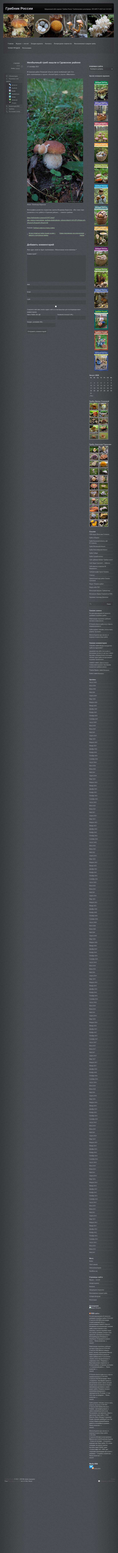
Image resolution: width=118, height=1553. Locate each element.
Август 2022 (93, 842)
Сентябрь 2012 (93, 1239)
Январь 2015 (93, 1145)
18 (94, 388)
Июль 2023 (92, 805)
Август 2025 (93, 722)
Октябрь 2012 (93, 1235)
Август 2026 (93, 682)
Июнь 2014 (92, 1169)
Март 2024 (92, 779)
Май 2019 (92, 972)
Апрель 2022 (93, 855)
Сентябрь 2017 (93, 1039)
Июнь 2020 (92, 929)
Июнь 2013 (92, 1209)
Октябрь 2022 (93, 835)
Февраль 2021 (93, 902)
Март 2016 (92, 1099)
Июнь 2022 (92, 849)
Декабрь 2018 (93, 989)
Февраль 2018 (93, 1022)
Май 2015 (92, 1132)
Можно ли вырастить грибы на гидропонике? (100, 646)
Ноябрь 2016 (93, 1072)
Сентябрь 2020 (93, 919)
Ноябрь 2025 (93, 712)
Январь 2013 (93, 1225)
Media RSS (97, 1468)
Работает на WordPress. (107, 1481)
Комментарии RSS (14, 106)
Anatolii (17, 68)
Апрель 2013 (93, 1215)
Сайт (28, 299)
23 (111, 388)
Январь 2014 (93, 1185)
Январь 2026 (93, 705)
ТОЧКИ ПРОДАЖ (14, 48)
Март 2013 (92, 1219)
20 (101, 388)
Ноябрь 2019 (93, 952)
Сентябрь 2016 (93, 1079)
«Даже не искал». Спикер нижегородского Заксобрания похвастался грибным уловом (100, 665)
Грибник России (19, 8)
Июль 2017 (92, 1045)
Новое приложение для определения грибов (71, 234)
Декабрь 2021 (93, 869)
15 (108, 385)
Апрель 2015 (93, 1135)
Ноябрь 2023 (93, 792)
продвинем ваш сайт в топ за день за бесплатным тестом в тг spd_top (99, 652)
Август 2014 (93, 1162)
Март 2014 (92, 1179)
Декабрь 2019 (93, 949)
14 (104, 385)
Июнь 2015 (92, 1129)
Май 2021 (92, 892)
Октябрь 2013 (93, 1195)
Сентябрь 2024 (93, 759)
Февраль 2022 (93, 862)
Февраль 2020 (93, 942)
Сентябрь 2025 (93, 719)
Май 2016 (92, 1092)
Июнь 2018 (92, 1009)
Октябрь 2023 (93, 795)
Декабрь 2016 (93, 1069)
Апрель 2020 (93, 935)
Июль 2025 (92, 725)
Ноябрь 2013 (93, 1192)
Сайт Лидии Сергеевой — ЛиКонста (99, 563)
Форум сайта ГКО (94, 587)
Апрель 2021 (93, 895)
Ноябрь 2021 (93, 872)
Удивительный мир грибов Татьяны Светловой (99, 579)
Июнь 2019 (92, 969)
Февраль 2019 (93, 982)
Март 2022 (92, 859)
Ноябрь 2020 (93, 912)
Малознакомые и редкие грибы (85, 43)
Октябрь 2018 (93, 995)
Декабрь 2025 (93, 709)
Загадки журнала (37, 43)
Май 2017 (92, 1052)
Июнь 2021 (92, 889)
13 (101, 385)
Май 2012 (92, 1252)
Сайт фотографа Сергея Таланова (99, 572)
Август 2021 (93, 882)
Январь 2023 (93, 825)
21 (104, 388)
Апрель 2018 (93, 1015)
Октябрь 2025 (93, 715)
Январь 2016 (93, 1105)
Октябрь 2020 (93, 915)
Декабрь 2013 (93, 1189)
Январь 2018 (93, 1025)
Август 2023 (93, 802)
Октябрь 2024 (93, 755)
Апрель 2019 (93, 975)
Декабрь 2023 (93, 789)
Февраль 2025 (93, 742)
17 (91, 388)
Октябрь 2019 (93, 955)
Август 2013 (93, 1202)
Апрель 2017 (93, 1055)
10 (91, 385)
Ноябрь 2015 (93, 1112)
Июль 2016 (92, 1085)
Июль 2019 (92, 965)
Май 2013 (92, 1212)
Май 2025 (92, 732)
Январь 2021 (93, 905)
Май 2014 (92, 1172)
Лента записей (93, 1264)
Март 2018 (92, 1019)
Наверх (113, 1479)
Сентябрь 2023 (93, 799)
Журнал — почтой (22, 43)
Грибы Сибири (93, 553)
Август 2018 (93, 1002)
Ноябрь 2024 (93, 752)
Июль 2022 (92, 845)
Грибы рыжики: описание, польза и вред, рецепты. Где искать (101, 630)
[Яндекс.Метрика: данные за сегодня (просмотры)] (95, 1308)
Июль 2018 (92, 1005)
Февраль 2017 (93, 1062)
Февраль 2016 (93, 1102)
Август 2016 (93, 1082)
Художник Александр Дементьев (98, 597)
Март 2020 (92, 939)
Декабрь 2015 (93, 1109)
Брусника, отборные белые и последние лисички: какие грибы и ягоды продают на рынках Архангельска (100, 657)
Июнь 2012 (92, 1249)
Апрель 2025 (93, 735)
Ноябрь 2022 (93, 832)
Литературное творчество (63, 43)
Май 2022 (92, 852)
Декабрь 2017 (93, 1029)
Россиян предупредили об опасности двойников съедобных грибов (99, 614)
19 (98, 388)
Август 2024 (93, 762)
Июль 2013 (92, 1205)
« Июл (91, 395)
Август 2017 (93, 1042)
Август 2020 (93, 922)
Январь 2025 (93, 745)
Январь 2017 (93, 1065)
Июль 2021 (92, 885)
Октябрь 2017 (93, 1035)
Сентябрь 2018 (93, 999)
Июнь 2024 (92, 769)
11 (94, 385)
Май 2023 (92, 812)
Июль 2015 (92, 1125)
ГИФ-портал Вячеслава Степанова (99, 534)
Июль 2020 (92, 925)
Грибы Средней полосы (96, 556)
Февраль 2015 (93, 1142)
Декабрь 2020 (93, 909)
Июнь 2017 (92, 1049)
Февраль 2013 (93, 1222)
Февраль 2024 (93, 782)
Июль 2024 (92, 765)
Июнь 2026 (92, 689)
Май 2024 (92, 772)
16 (111, 385)
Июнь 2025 (92, 729)
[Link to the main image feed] (91, 1468)
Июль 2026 (92, 685)
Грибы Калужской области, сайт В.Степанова (98, 542)
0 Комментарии (13, 76)
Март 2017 (92, 1059)
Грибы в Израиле (94, 537)
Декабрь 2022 (93, 829)
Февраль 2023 (93, 822)
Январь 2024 (93, 785)
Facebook (65, 314)
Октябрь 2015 (93, 1115)
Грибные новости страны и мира (44, 228)
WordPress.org (93, 1271)
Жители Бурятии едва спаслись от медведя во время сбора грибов (99, 636)
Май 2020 (92, 932)
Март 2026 (92, 699)
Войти (91, 1261)
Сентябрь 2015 (93, 1119)
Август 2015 (93, 1122)
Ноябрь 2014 (93, 1152)
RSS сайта (95, 1313)
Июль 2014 (92, 1165)
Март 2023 (92, 819)
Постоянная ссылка (14, 111)
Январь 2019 (93, 985)
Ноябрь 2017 (93, 1032)
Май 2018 (92, 1012)
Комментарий (32, 254)
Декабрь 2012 (93, 1229)
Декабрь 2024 (93, 749)
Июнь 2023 (92, 809)
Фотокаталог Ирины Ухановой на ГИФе (100, 594)
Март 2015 (92, 1139)
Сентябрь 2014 (93, 1159)
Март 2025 (92, 739)
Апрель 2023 (93, 815)
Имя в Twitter (34, 314)
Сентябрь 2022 (93, 839)
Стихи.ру (92, 575)
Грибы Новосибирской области (98, 549)
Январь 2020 (93, 945)
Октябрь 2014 (93, 1155)
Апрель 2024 (93, 775)
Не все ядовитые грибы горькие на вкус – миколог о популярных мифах (42, 234)
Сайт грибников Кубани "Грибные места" (101, 559)
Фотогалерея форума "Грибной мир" (100, 590)
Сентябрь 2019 (93, 959)
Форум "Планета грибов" (96, 584)
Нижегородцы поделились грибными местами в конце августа (100, 619)
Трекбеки (11, 109)
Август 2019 (93, 962)
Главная (10, 43)
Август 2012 (93, 1242)
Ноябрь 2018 (93, 992)
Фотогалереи (26, 48)
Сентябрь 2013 (93, 1199)
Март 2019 (92, 979)
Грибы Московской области (97, 546)
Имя (28, 284)
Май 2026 (92, 692)
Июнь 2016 (92, 1089)
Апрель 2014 (93, 1175)
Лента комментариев (95, 1267)
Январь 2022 (93, 865)
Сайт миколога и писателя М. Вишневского (97, 567)
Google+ (35, 322)
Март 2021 (92, 899)
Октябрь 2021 (93, 875)
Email (29, 292)
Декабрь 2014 (93, 1149)
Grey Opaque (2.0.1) (14, 1481)
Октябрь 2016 (93, 1075)
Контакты (48, 43)
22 (108, 388)
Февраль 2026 (93, 702)
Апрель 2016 (93, 1095)
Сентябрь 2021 (93, 879)
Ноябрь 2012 (93, 1232)
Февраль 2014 (93, 1182)
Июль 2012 (92, 1245)
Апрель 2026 (93, 695)
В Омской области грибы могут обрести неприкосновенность (100, 625)
